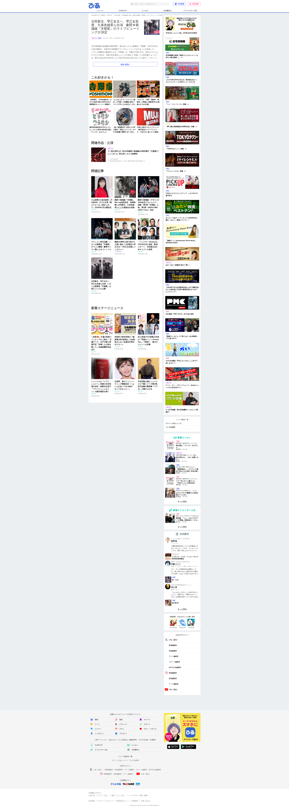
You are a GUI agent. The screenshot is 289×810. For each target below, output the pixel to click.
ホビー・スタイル (150, 729)
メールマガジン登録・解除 (138, 795)
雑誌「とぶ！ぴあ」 (119, 795)
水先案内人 (167, 10)
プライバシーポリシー (105, 801)
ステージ (147, 719)
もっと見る (182, 501)
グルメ (121, 729)
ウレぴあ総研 (170, 427)
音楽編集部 (173, 651)
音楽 (120, 719)
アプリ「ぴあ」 (103, 795)
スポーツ (147, 724)
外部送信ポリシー (122, 801)
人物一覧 (92, 795)
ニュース (100, 10)
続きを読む (125, 64)
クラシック (123, 724)
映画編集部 (173, 645)
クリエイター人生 (190, 10)
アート (97, 724)
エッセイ (145, 10)
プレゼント (123, 733)
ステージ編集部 (174, 662)
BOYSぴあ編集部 (175, 667)
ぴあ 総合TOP (95, 15)
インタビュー (99, 733)
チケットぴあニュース (174, 423)
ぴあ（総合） (173, 640)
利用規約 (135, 801)
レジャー (98, 729)
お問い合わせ (145, 801)
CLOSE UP (122, 10)
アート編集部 (173, 656)
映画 (96, 719)
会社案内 (92, 801)
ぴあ (111, 38)
